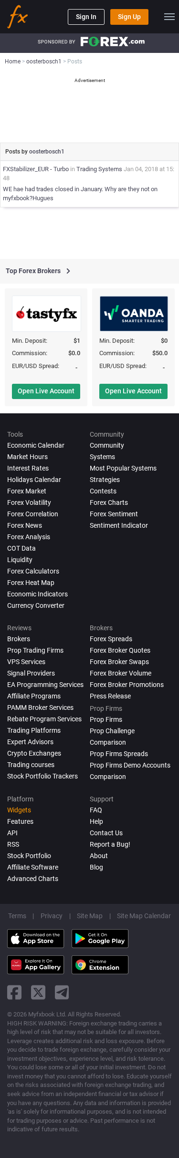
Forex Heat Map (30, 582)
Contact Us (106, 833)
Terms (17, 916)
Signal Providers (31, 673)
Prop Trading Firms (35, 650)
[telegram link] (62, 992)
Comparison (108, 776)
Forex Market (26, 491)
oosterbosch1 (46, 151)
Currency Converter (35, 605)
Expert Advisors (30, 742)
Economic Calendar (35, 445)
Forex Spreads (111, 639)
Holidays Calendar (34, 479)
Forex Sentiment (114, 514)
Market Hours (27, 457)
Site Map (90, 916)
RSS (13, 844)
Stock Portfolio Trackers (42, 776)
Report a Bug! (110, 844)
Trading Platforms (34, 730)
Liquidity (19, 560)
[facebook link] (14, 992)
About (99, 856)
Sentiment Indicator (119, 525)
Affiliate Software (32, 867)
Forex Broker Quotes (120, 650)
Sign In (86, 16)
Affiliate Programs (34, 696)
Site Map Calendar (144, 916)
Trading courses (30, 765)
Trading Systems (99, 169)
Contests (103, 491)
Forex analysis (28, 537)
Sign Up (129, 16)
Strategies (105, 479)
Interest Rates (28, 468)
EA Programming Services (45, 684)
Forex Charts (109, 502)
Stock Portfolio (29, 856)
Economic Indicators (37, 594)
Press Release (110, 696)
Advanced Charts (32, 878)
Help (96, 821)
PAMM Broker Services (40, 707)
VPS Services (26, 662)
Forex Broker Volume (120, 673)
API (12, 833)
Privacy (52, 916)
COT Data (21, 548)
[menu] (169, 17)
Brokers (18, 639)
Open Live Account (46, 391)
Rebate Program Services (44, 719)
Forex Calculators (33, 571)
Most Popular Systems (123, 468)
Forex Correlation (32, 514)
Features (20, 821)
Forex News (24, 525)
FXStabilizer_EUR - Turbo (36, 169)
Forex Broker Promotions (127, 684)
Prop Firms (106, 719)
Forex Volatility (29, 502)
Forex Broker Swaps (119, 662)
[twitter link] (38, 992)
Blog (96, 867)
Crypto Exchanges (34, 753)
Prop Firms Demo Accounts (130, 765)
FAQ (96, 810)
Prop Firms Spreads (119, 754)
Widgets (19, 810)
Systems (102, 457)
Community (107, 445)
